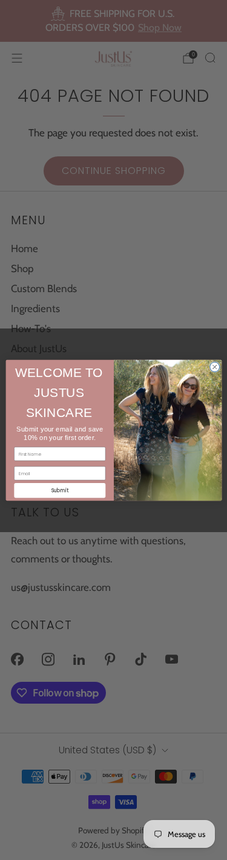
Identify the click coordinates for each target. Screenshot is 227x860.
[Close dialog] (214, 367)
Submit (59, 490)
